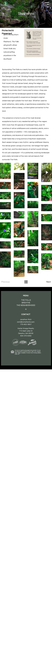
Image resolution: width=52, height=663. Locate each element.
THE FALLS (26, 300)
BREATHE (26, 303)
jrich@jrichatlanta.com (26, 322)
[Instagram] (26, 309)
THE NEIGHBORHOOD (26, 305)
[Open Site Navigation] (47, 3)
